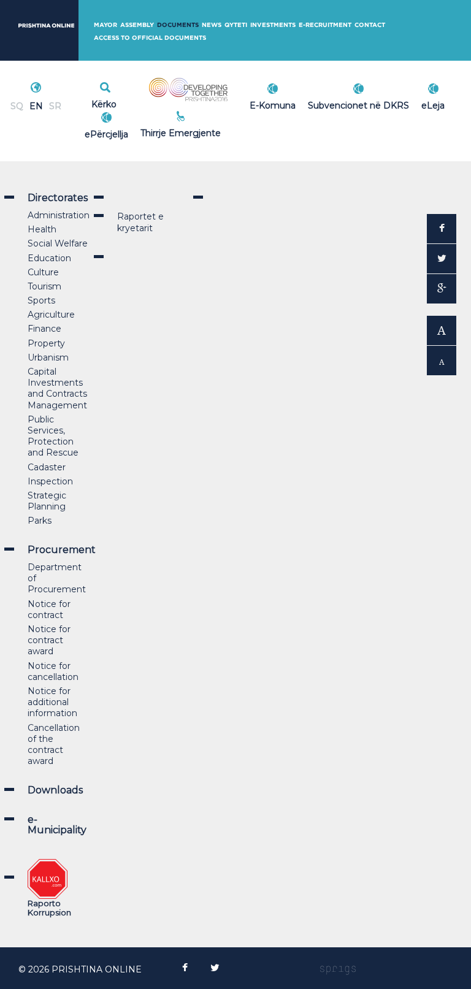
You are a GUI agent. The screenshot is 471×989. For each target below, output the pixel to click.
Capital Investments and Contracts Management (57, 388)
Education (49, 258)
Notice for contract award (49, 640)
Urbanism (48, 357)
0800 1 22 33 (208, 117)
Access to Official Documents (150, 37)
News (211, 24)
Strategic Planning (47, 501)
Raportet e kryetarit (140, 222)
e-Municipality (57, 825)
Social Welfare (58, 243)
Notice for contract (49, 609)
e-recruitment (325, 24)
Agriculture (51, 314)
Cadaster (47, 467)
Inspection (50, 481)
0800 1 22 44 (208, 131)
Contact (369, 24)
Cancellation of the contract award (54, 744)
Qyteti (235, 24)
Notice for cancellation (53, 671)
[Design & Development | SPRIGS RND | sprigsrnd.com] (338, 969)
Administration (59, 215)
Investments (273, 24)
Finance (44, 328)
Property (46, 343)
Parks (40, 520)
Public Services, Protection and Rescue (53, 436)
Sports (41, 300)
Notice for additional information (52, 702)
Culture (43, 272)
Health (42, 229)
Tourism (44, 286)
